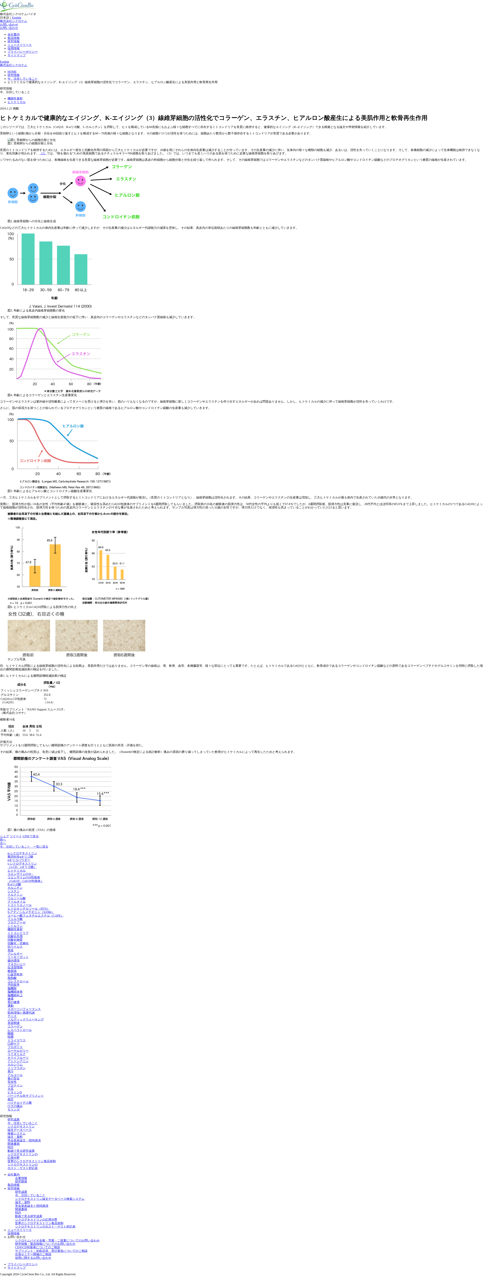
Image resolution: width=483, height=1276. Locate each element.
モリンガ (14, 1109)
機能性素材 (15, 98)
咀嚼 (11, 1036)
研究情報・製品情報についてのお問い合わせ (45, 1243)
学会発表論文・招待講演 (24, 1140)
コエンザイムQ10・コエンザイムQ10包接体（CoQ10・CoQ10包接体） (25, 877)
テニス (12, 1016)
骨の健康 (14, 1002)
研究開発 (21, 1181)
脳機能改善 (15, 991)
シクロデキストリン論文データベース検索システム (21, 1130)
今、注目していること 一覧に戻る (24, 846)
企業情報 (21, 1178)
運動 (11, 1005)
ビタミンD (15, 1092)
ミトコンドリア (18, 933)
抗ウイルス (15, 946)
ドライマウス (17, 1040)
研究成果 (14, 1119)
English (16, 17)
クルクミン (15, 894)
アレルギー (15, 953)
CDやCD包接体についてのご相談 (37, 1247)
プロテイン (15, 1085)
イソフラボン (17, 1068)
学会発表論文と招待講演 (31, 1205)
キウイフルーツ (18, 1057)
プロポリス (15, 1047)
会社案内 (14, 34)
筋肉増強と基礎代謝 (21, 1012)
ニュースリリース (20, 45)
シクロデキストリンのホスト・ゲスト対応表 (23, 1166)
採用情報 (14, 48)
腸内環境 (14, 960)
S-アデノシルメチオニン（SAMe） (31, 912)
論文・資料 (15, 1136)
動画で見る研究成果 (21, 1150)
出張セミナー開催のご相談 (33, 1254)
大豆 (11, 1088)
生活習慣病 (15, 967)
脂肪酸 (12, 978)
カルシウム (15, 1064)
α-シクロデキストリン (22, 853)
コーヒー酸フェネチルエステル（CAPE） (36, 915)
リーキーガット (18, 957)
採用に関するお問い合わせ (33, 1257)
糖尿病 (12, 971)
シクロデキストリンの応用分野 (36, 1219)
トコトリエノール (20, 905)
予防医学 (14, 984)
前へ (3, 839)
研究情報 (14, 41)
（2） (43, 153)
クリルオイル (17, 901)
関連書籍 (14, 1143)
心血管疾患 (15, 974)
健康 (11, 998)
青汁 (11, 1071)
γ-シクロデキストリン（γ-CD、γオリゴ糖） (22, 865)
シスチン (14, 891)
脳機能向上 (15, 995)
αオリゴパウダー (19, 860)
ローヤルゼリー (18, 1050)
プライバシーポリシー (23, 51)
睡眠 (11, 1033)
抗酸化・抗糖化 (18, 943)
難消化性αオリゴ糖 (20, 856)
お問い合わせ (9, 24)
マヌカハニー (17, 964)
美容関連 (14, 1023)
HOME (12, 71)
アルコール (15, 1075)
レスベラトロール (20, 1030)
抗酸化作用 (15, 936)
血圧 (11, 1099)
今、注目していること (23, 78)
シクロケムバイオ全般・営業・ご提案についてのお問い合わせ (57, 1240)
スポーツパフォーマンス (24, 1009)
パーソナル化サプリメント (26, 1095)
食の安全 (14, 1078)
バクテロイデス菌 (20, 1102)
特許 (11, 1147)
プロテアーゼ (17, 922)
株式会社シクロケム (13, 21)
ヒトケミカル (17, 102)
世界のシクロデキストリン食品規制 (32, 1161)
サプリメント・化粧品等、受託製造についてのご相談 (51, 1250)
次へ (3, 843)
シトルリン (15, 926)
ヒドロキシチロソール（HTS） (29, 908)
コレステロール (18, 981)
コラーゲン (15, 1026)
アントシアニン (18, 1061)
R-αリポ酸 (14, 884)
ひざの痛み (15, 1106)
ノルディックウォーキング (26, 1019)
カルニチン (15, 887)
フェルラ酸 (15, 919)
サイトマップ (17, 55)
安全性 (12, 1081)
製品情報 (14, 38)
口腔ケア (14, 1043)
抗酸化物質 (15, 939)
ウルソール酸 (17, 898)
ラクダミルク (17, 1054)
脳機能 (12, 988)
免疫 (11, 950)
